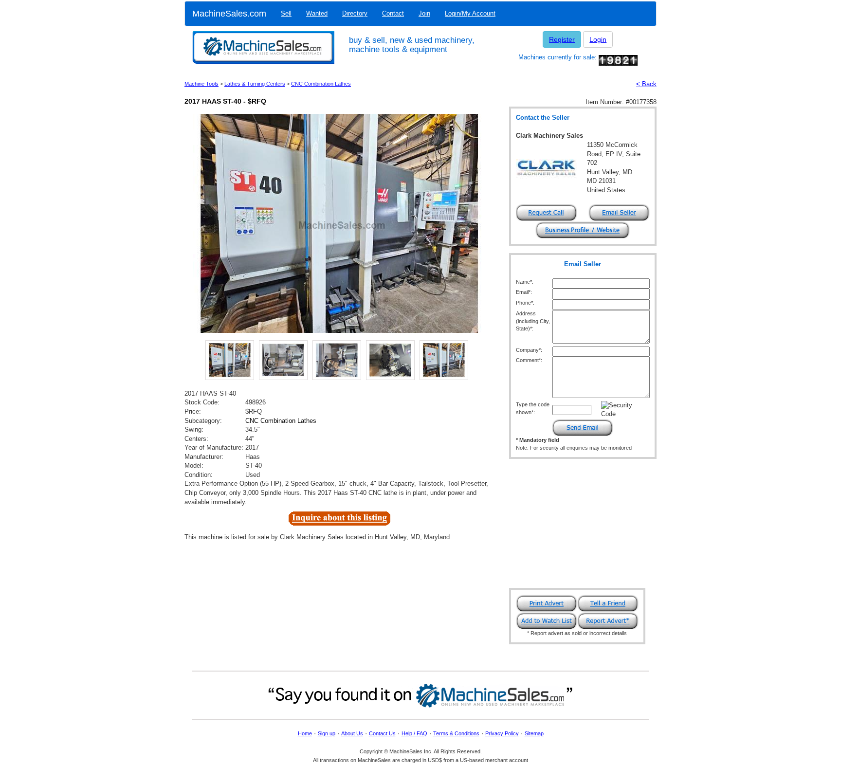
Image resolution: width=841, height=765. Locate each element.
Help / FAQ (414, 733)
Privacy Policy (502, 733)
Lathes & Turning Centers (254, 84)
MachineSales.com (229, 13)
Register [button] (562, 39)
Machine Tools (201, 84)
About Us (352, 733)
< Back (646, 84)
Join (424, 13)
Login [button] (597, 39)
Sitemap (534, 733)
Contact (393, 13)
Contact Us (382, 733)
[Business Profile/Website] (582, 229)
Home (305, 733)
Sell (286, 13)
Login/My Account (470, 13)
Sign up (326, 733)
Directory (354, 13)
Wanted (317, 13)
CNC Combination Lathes (321, 84)
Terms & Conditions (456, 733)
